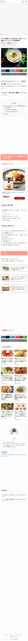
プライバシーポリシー (18, 634)
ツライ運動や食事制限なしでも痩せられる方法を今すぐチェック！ (14, 500)
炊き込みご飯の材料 (11, 109)
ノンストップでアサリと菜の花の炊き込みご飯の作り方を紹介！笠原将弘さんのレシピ (17, 268)
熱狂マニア (16, 43)
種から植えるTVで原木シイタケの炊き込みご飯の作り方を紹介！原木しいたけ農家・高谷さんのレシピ (17, 288)
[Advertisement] (14, 19)
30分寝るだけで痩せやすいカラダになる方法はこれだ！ (14, 495)
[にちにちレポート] (4, 2)
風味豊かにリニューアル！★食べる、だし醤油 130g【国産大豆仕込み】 (13, 192)
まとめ (6, 114)
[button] (3, 70)
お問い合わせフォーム (14, 636)
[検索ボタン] (22, 2)
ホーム (6, 634)
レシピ (9, 43)
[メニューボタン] (26, 2)
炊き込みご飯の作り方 (12, 111)
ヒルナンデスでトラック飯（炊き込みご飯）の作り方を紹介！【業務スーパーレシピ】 (17, 278)
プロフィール (11, 634)
